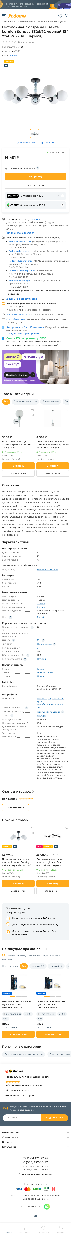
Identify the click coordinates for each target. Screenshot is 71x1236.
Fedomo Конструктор (20, 261)
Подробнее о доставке (20, 232)
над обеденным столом (50, 704)
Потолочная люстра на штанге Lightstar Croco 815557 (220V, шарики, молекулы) (49, 862)
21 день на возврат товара (21, 298)
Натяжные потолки (47, 569)
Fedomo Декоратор (19, 251)
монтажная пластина (48, 711)
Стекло (41, 603)
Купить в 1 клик (35, 185)
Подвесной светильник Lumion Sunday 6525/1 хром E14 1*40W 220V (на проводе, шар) (52, 444)
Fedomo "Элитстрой (20, 241)
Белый (40, 617)
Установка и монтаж (18, 314)
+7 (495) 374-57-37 (35, 1157)
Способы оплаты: (16, 319)
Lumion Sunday (45, 672)
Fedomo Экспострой (20, 280)
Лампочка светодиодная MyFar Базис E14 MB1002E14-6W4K (16, 1004)
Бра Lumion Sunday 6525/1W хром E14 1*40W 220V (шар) (16, 444)
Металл (41, 607)
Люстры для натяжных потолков (23, 1054)
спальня (58, 698)
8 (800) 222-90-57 (35, 1162)
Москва (35, 219)
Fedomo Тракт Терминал (22, 270)
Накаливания (44, 644)
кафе (50, 698)
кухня (40, 701)
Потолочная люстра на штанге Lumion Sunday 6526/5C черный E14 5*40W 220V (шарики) (18, 862)
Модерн (41, 715)
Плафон (41, 659)
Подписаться (54, 1118)
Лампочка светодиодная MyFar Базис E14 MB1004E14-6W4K (51, 1004)
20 (38, 707)
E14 (38, 640)
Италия (41, 676)
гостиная (42, 698)
